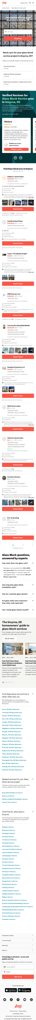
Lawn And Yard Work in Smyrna (12, 849)
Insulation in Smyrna (8, 919)
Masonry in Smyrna (8, 796)
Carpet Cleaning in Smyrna (10, 891)
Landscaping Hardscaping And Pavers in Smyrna (17, 907)
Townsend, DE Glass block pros (12, 712)
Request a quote (16, 149)
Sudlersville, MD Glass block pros (12, 751)
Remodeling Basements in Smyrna (13, 910)
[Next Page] (33, 545)
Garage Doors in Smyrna (9, 881)
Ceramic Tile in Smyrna (9, 802)
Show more (31, 197)
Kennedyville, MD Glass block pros (13, 767)
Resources (5, 945)
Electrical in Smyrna (8, 830)
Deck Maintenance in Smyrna (11, 913)
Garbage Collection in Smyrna (11, 894)
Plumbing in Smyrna (8, 833)
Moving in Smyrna (7, 862)
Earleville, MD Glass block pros (12, 770)
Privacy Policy (22, 1011)
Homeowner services (8, 935)
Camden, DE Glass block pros (11, 722)
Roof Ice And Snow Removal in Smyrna (14, 900)
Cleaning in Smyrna (8, 843)
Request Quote (18, 209)
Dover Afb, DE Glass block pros (12, 719)
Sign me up (18, 977)
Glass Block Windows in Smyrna (12, 793)
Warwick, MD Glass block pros (11, 735)
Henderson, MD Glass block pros (12, 757)
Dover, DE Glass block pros (10, 709)
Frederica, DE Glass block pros (11, 744)
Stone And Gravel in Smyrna (11, 878)
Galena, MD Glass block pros (11, 741)
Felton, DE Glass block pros (11, 754)
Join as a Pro (24, 3)
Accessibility (18, 1013)
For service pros (6, 940)
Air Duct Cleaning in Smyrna (11, 865)
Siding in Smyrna (7, 897)
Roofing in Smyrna (8, 827)
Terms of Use (13, 1011)
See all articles (9, 638)
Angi (3, 657)
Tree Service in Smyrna (9, 840)
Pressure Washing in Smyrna (11, 916)
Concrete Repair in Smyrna (10, 852)
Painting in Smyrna (8, 887)
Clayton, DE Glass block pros (11, 716)
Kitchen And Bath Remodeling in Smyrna (15, 799)
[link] (6, 144)
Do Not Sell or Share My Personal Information (18, 1016)
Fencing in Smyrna (8, 837)
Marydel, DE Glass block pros (11, 732)
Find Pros (18, 38)
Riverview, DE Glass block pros (12, 747)
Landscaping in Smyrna (9, 856)
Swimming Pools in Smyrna (10, 846)
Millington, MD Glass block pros (12, 738)
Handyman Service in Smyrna (11, 868)
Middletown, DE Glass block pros (12, 728)
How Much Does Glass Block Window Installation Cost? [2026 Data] (12, 663)
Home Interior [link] (6, 8)
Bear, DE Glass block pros (10, 763)
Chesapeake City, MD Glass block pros (14, 760)
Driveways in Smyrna (8, 872)
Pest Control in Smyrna (9, 884)
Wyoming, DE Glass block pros (11, 725)
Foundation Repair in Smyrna (11, 875)
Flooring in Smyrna (8, 859)
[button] (5, 202)
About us (4, 950)
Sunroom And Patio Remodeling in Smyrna (15, 903)
